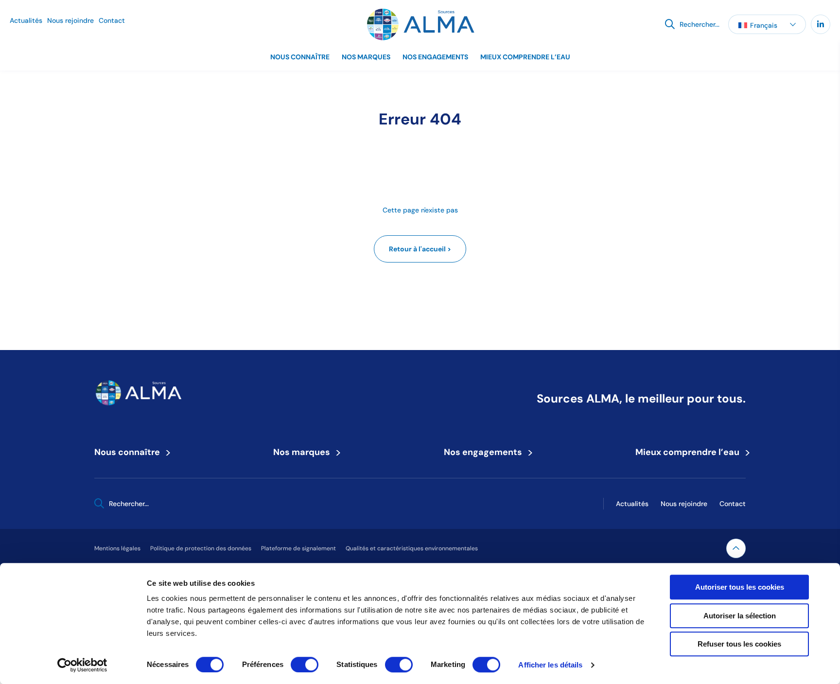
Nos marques (366, 57)
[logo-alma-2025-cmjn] (420, 24)
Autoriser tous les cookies (739, 587)
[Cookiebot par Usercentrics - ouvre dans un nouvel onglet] (82, 665)
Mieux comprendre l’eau (525, 57)
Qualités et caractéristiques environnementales (412, 548)
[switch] (304, 664)
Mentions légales (117, 548)
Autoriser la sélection (739, 616)
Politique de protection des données (200, 548)
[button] (767, 24)
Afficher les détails (550, 665)
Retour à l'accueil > (420, 249)
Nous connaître (300, 57)
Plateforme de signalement (298, 548)
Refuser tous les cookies (739, 644)
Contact (112, 20)
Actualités (26, 20)
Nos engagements (435, 57)
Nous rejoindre (70, 20)
